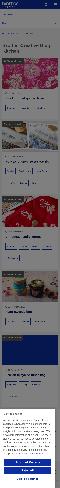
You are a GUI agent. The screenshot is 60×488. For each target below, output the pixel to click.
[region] (27, 448)
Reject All (28, 470)
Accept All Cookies (27, 462)
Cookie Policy (35, 453)
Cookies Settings (28, 479)
